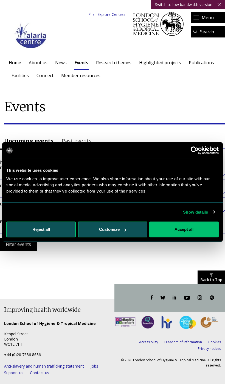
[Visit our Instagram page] (200, 298)
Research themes (113, 63)
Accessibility (148, 342)
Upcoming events (29, 140)
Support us (13, 372)
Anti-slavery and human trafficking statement (44, 366)
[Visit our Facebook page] (152, 298)
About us (38, 63)
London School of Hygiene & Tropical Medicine (160, 24)
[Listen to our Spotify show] (212, 298)
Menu (208, 17)
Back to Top (211, 279)
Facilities (20, 75)
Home (15, 63)
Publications (201, 63)
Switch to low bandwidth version (183, 4)
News (61, 63)
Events (81, 63)
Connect (45, 75)
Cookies (214, 342)
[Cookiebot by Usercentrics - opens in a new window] (195, 150)
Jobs (94, 366)
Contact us (39, 372)
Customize (109, 229)
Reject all (41, 229)
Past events (77, 140)
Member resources (80, 75)
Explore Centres (111, 14)
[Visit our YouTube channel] (187, 298)
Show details (195, 212)
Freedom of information (183, 342)
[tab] (29, 141)
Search (207, 32)
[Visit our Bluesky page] (163, 298)
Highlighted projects (160, 63)
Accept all (184, 229)
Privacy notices (209, 348)
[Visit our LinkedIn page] (174, 298)
